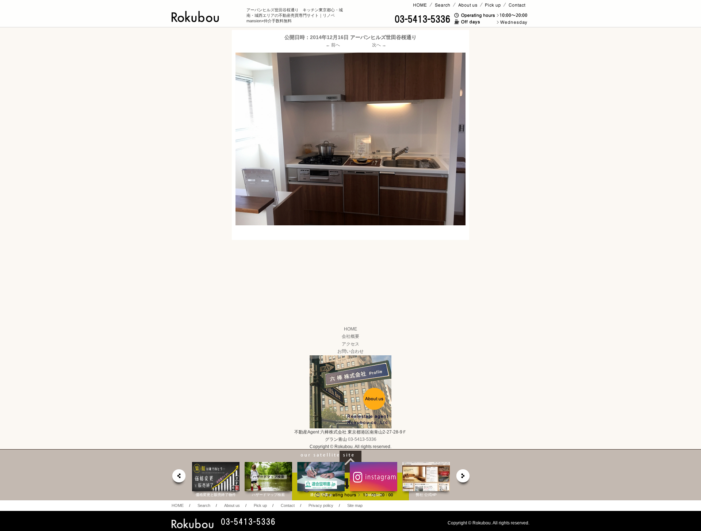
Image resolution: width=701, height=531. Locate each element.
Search (204, 505)
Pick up (260, 505)
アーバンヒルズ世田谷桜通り (383, 37)
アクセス (350, 344)
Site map (355, 505)
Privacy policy (321, 505)
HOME (350, 329)
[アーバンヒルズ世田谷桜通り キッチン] (350, 139)
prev (178, 477)
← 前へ (333, 44)
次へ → (379, 44)
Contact (288, 505)
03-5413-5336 (362, 439)
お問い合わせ (350, 351)
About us (232, 505)
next (463, 477)
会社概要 (350, 336)
